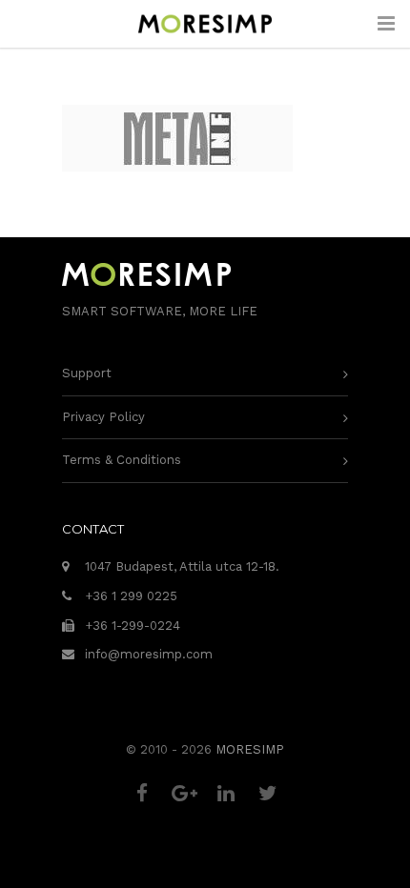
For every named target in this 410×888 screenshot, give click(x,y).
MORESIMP (249, 749)
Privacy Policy (103, 417)
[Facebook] (142, 794)
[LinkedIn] (226, 794)
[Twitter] (268, 794)
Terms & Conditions (121, 460)
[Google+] (184, 794)
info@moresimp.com (149, 654)
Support (87, 373)
